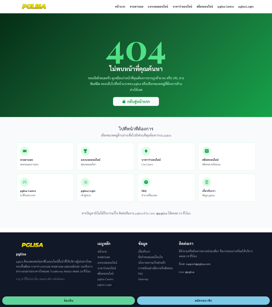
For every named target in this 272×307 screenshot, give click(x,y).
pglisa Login (246, 6)
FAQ (140, 273)
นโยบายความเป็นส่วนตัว (151, 262)
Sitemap (143, 279)
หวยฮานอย (136, 6)
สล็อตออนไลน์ (205, 6)
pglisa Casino (226, 6)
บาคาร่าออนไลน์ (182, 6)
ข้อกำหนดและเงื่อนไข (150, 257)
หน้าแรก (120, 6)
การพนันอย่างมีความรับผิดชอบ (155, 268)
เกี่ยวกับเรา (144, 251)
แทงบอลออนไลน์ (158, 6)
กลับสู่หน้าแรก (138, 101)
